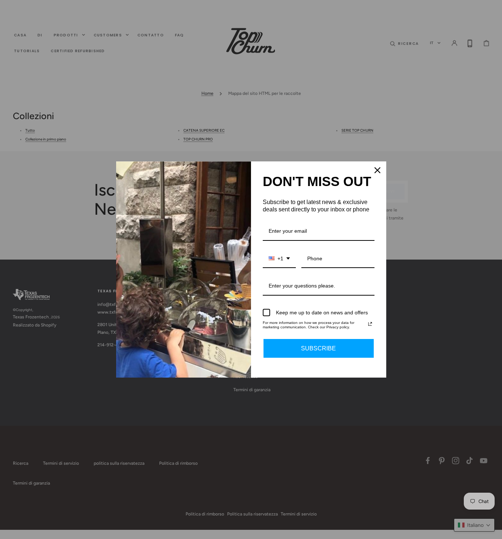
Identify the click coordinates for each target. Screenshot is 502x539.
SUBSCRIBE (318, 348)
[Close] (377, 170)
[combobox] (279, 259)
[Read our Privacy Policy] (370, 324)
